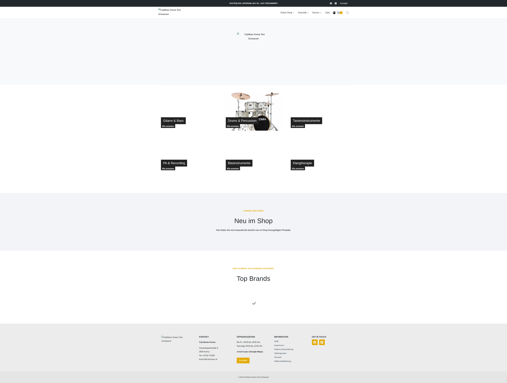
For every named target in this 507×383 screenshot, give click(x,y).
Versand (277, 357)
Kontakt (343, 3)
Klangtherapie (302, 163)
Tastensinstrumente (306, 120)
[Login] (334, 13)
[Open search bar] (347, 12)
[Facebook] (331, 3)
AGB (276, 341)
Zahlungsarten (280, 353)
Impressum (279, 345)
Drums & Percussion (242, 120)
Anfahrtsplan (243, 352)
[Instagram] (336, 3)
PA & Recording (174, 163)
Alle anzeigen (233, 126)
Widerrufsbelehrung (282, 361)
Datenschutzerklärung (283, 349)
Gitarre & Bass (173, 120)
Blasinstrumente (239, 163)
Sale (327, 12)
